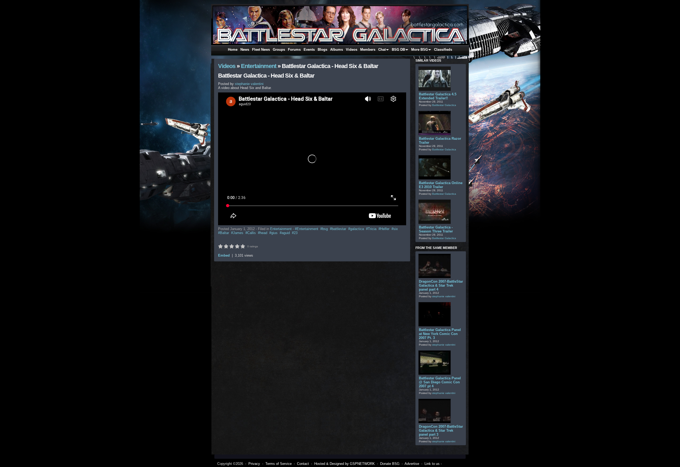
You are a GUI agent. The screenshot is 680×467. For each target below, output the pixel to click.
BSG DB (398, 50)
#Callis (250, 233)
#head (262, 233)
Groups (279, 50)
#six (395, 229)
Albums (336, 50)
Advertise (412, 464)
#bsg (324, 229)
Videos (351, 50)
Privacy (254, 464)
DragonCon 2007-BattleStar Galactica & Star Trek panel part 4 (441, 285)
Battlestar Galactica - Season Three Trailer (436, 229)
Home (232, 50)
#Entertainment (306, 229)
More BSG (419, 50)
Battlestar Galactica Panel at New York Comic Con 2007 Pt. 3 (440, 334)
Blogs (322, 50)
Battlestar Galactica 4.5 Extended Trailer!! (437, 96)
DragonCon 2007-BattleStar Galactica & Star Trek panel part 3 (441, 430)
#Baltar (223, 233)
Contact (303, 464)
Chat (382, 50)
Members (367, 50)
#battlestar (338, 229)
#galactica (356, 229)
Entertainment (258, 66)
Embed (224, 255)
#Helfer (384, 229)
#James (237, 233)
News (244, 50)
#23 (295, 233)
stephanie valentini (443, 296)
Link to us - (433, 464)
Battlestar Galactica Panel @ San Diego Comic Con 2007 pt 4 (440, 382)
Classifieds (443, 50)
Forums (294, 50)
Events (309, 50)
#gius (273, 233)
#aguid (285, 233)
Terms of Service (278, 464)
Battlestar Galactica (444, 105)
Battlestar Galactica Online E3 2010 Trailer (440, 185)
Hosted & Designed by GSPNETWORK (344, 464)
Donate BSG (390, 464)
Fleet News (261, 50)
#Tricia (371, 229)
